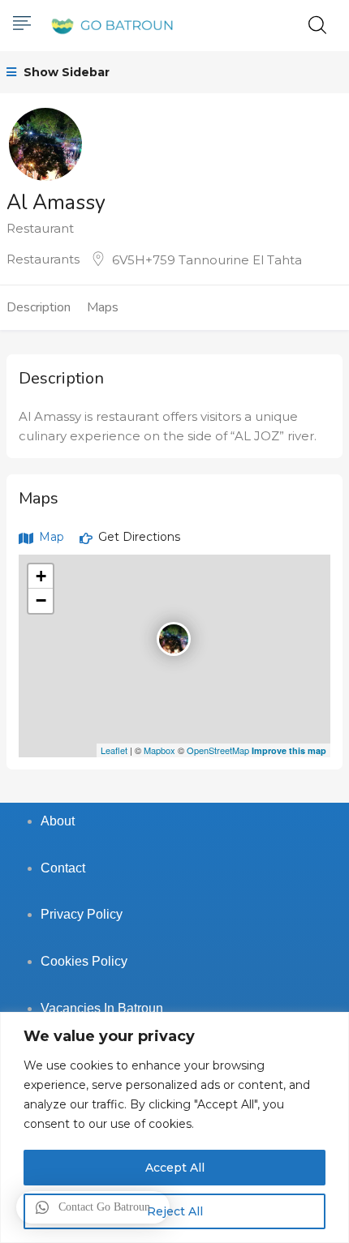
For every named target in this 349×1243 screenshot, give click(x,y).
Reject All (175, 1211)
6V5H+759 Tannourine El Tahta (207, 260)
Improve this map (289, 750)
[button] (93, 1207)
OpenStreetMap (218, 750)
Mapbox (159, 750)
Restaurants (43, 259)
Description (38, 307)
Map (50, 536)
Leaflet (114, 750)
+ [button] (41, 576)
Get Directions (137, 536)
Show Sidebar (65, 72)
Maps (102, 307)
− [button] (41, 600)
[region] (174, 1127)
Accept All (175, 1167)
